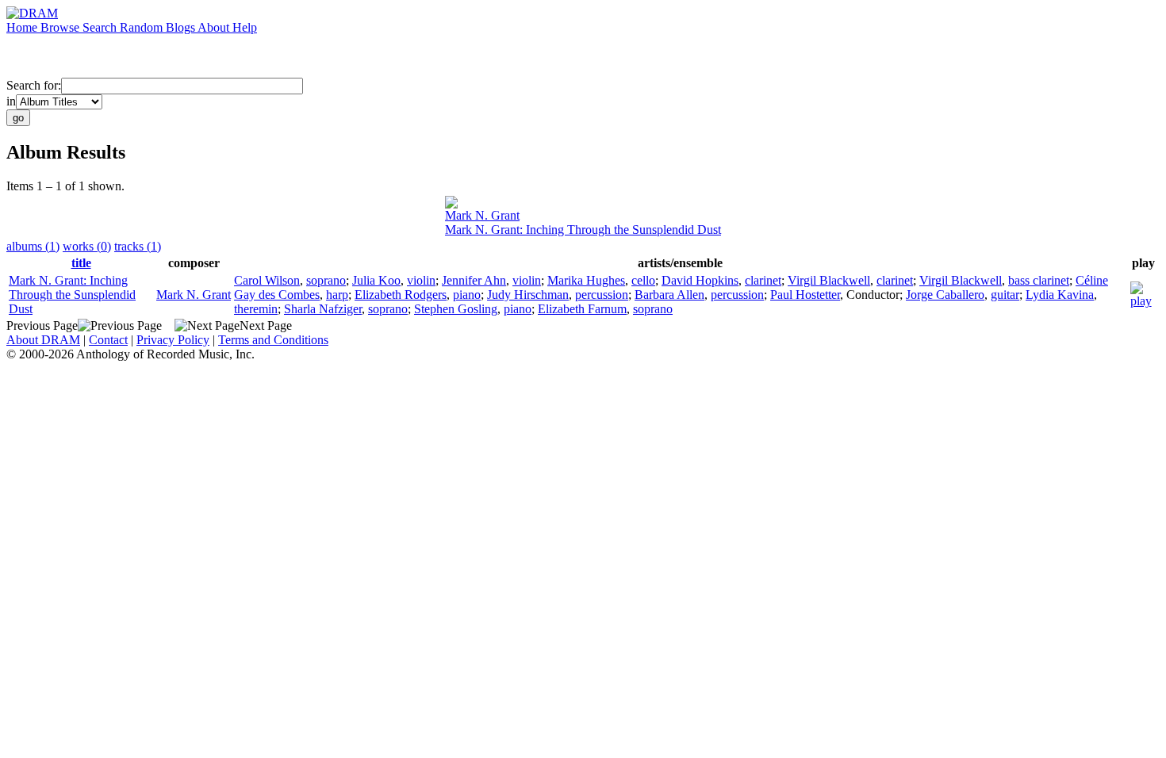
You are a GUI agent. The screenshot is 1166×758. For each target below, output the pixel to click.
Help (244, 27)
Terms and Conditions (273, 339)
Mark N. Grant (482, 215)
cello (643, 280)
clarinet (763, 280)
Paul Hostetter (805, 294)
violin (421, 280)
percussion (601, 294)
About (215, 27)
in (11, 101)
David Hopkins (700, 280)
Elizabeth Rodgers (401, 294)
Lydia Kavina (1060, 294)
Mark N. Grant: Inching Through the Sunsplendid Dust (583, 229)
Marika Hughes (586, 280)
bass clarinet (1038, 280)
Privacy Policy (172, 339)
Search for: (33, 85)
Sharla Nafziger (323, 309)
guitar (1005, 294)
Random (143, 27)
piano (467, 294)
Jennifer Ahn (474, 280)
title (81, 263)
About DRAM (43, 339)
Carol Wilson (267, 280)
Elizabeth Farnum (582, 309)
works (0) (87, 246)
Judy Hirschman (528, 294)
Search (101, 27)
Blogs (182, 27)
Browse (61, 27)
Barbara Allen (669, 294)
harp (337, 294)
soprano (326, 280)
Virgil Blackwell (829, 280)
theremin (256, 309)
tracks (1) (137, 246)
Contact (108, 339)
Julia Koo (376, 280)
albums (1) (32, 246)
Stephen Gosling (455, 309)
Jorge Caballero (945, 294)
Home (23, 27)
